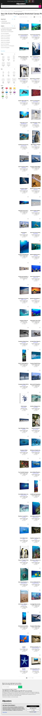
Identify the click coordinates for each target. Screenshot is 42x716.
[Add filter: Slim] (14, 57)
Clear (13, 19)
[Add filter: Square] (9, 57)
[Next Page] (40, 17)
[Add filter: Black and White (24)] (2, 88)
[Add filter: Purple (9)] (14, 92)
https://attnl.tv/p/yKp (18, 695)
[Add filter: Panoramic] (8, 63)
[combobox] (20, 6)
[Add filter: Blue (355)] (6, 92)
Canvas (12, 11)
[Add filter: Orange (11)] (10, 88)
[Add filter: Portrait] (3, 57)
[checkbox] (3, 74)
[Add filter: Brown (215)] (2, 92)
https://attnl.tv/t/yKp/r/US (6, 695)
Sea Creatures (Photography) (20, 10)
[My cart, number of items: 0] (40, 4)
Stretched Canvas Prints (18, 11)
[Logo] (21, 4)
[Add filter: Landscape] (3, 63)
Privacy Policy (5, 712)
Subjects (2, 10)
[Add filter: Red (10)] (6, 88)
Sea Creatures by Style (11, 10)
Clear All (15, 16)
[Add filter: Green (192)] (2, 96)
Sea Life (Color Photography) (5, 11)
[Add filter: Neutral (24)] (6, 96)
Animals (6, 10)
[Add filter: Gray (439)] (10, 92)
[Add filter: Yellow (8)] (14, 88)
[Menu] (1, 4)
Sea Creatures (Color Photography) (31, 10)
